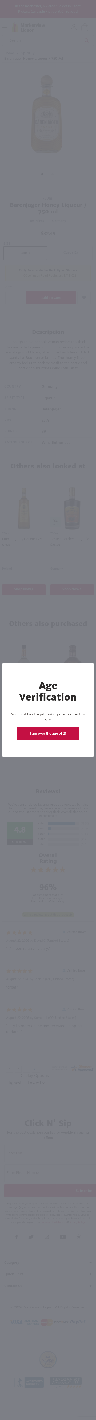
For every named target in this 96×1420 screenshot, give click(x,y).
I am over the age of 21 (48, 734)
